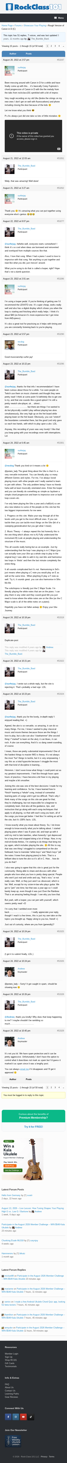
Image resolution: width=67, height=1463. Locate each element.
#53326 (60, 961)
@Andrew (9, 1017)
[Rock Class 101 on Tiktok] (30, 1417)
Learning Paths (12, 1394)
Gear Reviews (11, 1397)
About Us (9, 1387)
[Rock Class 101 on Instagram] (15, 1417)
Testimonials (11, 1366)
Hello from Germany (11, 1195)
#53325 (60, 931)
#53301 (60, 443)
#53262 (60, 188)
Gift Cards (9, 1363)
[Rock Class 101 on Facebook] (8, 1417)
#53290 (60, 334)
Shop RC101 (11, 1360)
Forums (18, 25)
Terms (51, 1457)
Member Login (11, 1354)
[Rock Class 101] (33, 6)
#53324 (60, 694)
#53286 (60, 279)
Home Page (7, 25)
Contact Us (10, 1390)
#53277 (60, 221)
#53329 (60, 1030)
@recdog (9, 465)
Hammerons (7, 1253)
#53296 (60, 364)
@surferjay (10, 244)
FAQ (7, 1384)
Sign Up (8, 1357)
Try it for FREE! (33, 1126)
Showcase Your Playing (35, 25)
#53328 (60, 994)
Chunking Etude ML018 (13, 1240)
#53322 (60, 661)
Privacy (44, 1457)
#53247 (60, 60)
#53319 (60, 617)
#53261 (60, 158)
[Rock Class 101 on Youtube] (23, 1417)
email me (24, 1069)
